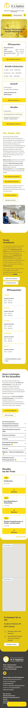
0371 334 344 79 (11, 665)
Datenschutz (6, 703)
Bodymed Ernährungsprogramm (11, 697)
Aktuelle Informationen (9, 695)
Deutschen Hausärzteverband (16, 685)
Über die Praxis (7, 694)
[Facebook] (4, 673)
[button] (2, 705)
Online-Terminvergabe (11, 669)
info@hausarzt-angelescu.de (14, 667)
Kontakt (15, 274)
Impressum (6, 701)
